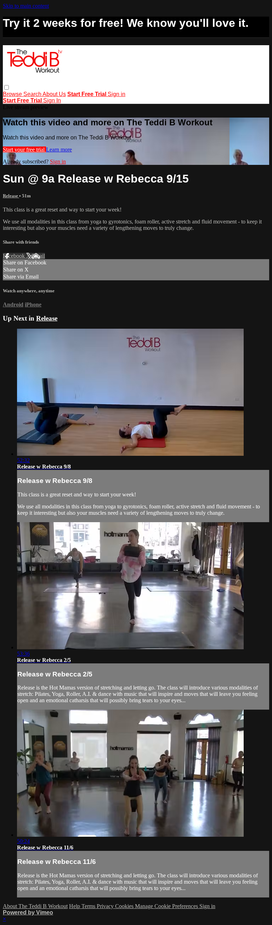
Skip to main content (26, 6)
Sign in (116, 94)
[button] (6, 87)
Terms (89, 906)
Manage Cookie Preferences (167, 906)
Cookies (125, 906)
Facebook (14, 256)
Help (75, 906)
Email (38, 256)
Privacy (106, 906)
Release (11, 195)
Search (32, 94)
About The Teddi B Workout (35, 906)
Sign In (52, 100)
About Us (54, 94)
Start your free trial (24, 150)
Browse (13, 94)
